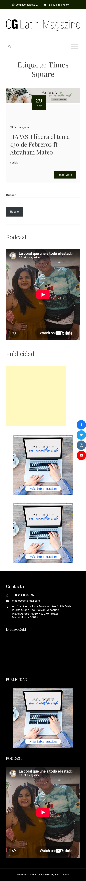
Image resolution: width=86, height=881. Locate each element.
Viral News (45, 874)
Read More (65, 174)
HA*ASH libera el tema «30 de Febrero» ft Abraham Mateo (40, 144)
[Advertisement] (36, 396)
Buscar (11, 195)
